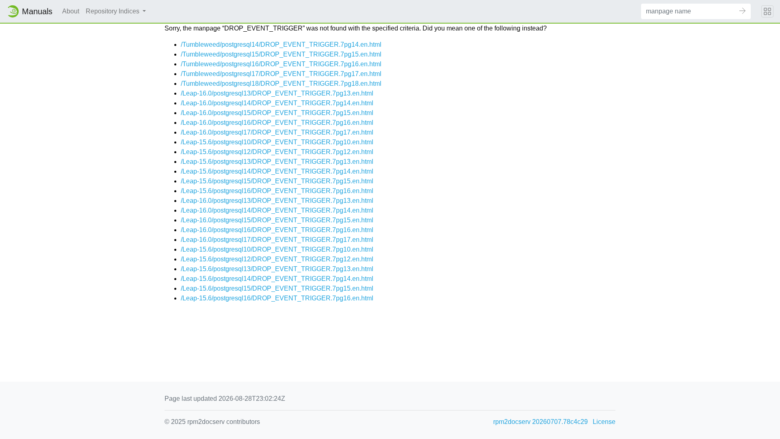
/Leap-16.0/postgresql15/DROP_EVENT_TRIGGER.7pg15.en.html (277, 112)
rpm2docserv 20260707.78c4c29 (540, 421)
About (70, 11)
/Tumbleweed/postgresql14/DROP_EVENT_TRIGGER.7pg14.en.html (281, 44)
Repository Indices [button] (113, 11)
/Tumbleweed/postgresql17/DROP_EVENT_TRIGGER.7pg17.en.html (281, 73)
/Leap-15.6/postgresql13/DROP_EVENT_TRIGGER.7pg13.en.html (277, 161)
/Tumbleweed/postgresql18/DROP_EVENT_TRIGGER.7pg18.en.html (281, 83)
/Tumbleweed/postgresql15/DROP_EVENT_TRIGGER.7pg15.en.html (281, 54)
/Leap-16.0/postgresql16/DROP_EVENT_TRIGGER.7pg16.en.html (277, 122)
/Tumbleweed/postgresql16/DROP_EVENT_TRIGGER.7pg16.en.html (281, 64)
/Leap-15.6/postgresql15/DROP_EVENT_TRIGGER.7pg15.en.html (277, 181)
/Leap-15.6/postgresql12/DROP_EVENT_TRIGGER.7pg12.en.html (277, 151)
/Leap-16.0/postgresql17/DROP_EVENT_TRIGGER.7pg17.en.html (277, 132)
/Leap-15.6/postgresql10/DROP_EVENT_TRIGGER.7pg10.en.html (277, 142)
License (604, 421)
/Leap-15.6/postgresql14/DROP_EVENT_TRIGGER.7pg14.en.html (277, 171)
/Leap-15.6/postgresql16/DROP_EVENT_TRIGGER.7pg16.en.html (277, 190)
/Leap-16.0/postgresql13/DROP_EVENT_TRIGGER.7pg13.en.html (277, 93)
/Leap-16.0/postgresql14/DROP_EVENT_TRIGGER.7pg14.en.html (277, 103)
